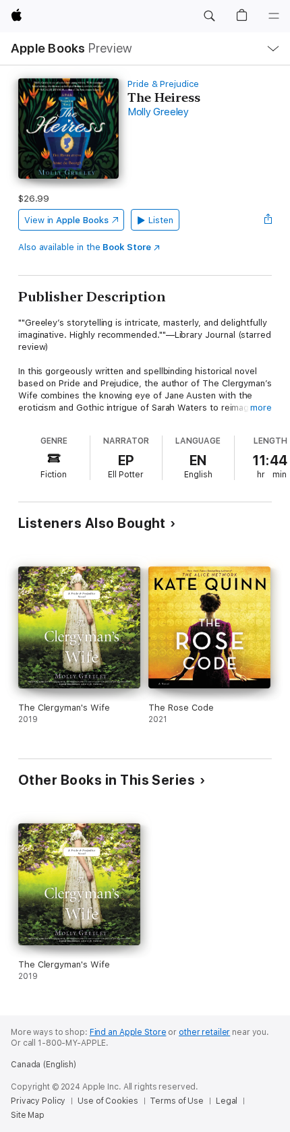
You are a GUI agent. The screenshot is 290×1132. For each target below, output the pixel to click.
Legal (226, 1101)
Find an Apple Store (128, 1032)
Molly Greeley (158, 112)
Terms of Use (177, 1101)
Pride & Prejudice (163, 84)
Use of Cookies (108, 1101)
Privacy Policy (38, 1101)
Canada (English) (43, 1064)
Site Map (28, 1115)
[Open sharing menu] (268, 220)
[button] (209, 16)
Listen (160, 220)
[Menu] (274, 16)
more (261, 408)
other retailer (204, 1032)
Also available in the (84, 247)
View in (66, 220)
